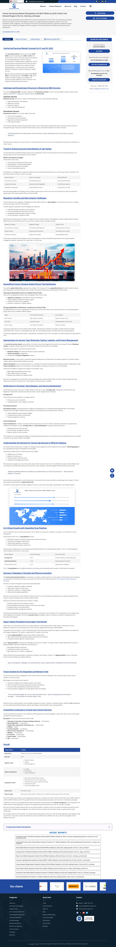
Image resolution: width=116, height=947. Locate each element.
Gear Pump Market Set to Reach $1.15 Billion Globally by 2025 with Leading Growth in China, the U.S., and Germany (50, 877)
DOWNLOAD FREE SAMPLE (99, 39)
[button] (90, 6)
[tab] (8, 39)
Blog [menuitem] (75, 6)
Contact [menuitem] (83, 6)
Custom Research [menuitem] (55, 6)
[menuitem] (43, 6)
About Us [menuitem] (67, 6)
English (14, 1)
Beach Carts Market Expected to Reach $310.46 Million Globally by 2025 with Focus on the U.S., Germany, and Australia (51, 856)
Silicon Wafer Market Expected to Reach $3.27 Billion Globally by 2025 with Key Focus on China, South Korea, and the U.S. (52, 868)
